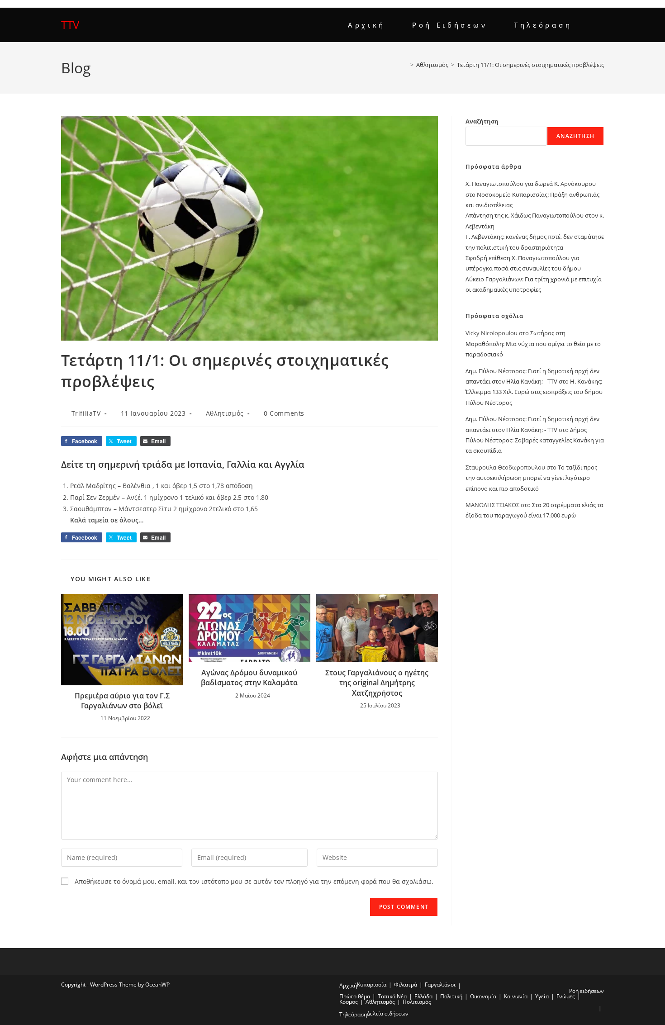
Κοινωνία (515, 996)
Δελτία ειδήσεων (387, 1013)
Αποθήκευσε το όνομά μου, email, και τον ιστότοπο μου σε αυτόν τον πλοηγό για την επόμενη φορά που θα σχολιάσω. (254, 881)
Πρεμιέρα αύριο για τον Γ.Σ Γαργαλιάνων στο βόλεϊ (122, 701)
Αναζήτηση (482, 121)
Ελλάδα (423, 996)
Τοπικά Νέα (392, 996)
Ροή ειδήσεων (586, 991)
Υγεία (542, 996)
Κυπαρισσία (371, 984)
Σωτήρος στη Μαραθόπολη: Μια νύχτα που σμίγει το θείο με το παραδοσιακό (533, 343)
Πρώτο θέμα (354, 996)
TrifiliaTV (86, 413)
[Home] (405, 65)
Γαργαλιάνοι (440, 984)
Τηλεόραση (353, 1014)
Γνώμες (565, 996)
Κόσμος (348, 1002)
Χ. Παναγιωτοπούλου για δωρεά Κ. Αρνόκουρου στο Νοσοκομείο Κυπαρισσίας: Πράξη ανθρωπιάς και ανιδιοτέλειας (532, 194)
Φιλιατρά (405, 984)
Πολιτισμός (417, 1002)
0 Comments (284, 413)
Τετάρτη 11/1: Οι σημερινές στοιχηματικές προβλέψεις (530, 65)
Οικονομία (483, 996)
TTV (70, 24)
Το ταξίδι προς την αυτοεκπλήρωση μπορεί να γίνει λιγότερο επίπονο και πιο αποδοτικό (531, 478)
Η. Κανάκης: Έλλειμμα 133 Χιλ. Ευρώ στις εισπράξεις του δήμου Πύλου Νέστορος (534, 392)
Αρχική (348, 985)
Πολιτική (451, 996)
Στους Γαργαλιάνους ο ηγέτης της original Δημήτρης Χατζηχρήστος (376, 683)
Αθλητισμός (225, 413)
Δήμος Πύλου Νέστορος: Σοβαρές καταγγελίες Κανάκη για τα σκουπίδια (535, 440)
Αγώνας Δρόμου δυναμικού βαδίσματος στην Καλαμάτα (249, 678)
